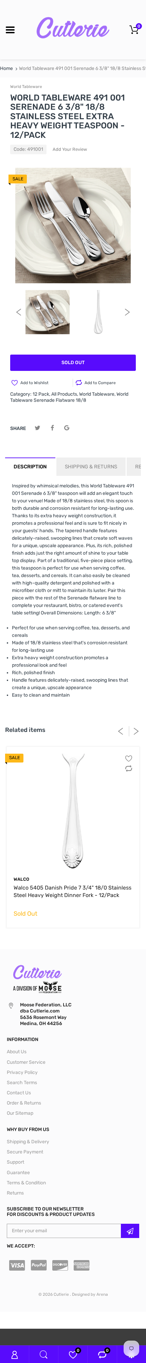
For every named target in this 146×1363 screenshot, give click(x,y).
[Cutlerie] (73, 29)
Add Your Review (70, 149)
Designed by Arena (90, 1294)
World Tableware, (97, 394)
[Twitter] (37, 428)
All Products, (64, 394)
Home (6, 68)
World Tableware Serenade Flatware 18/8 (69, 397)
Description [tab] (30, 467)
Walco (21, 879)
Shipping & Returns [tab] (91, 467)
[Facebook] (52, 428)
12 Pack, (41, 394)
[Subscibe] (130, 1231)
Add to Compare (100, 382)
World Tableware (26, 86)
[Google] (66, 428)
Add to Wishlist (34, 382)
